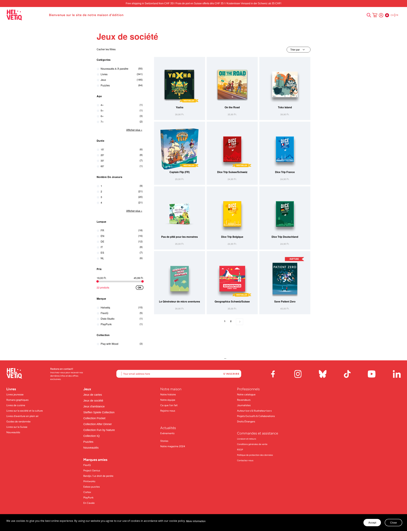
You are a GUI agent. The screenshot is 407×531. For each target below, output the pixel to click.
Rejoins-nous (167, 410)
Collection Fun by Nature (99, 430)
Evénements (167, 433)
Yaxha (179, 107)
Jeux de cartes (92, 394)
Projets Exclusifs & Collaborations (256, 416)
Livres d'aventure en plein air (22, 416)
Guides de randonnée (18, 421)
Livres (11, 389)
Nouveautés (13, 432)
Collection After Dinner (97, 424)
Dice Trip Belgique (232, 237)
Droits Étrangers (246, 421)
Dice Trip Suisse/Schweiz (232, 172)
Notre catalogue (246, 394)
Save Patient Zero (285, 301)
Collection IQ (91, 435)
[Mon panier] (374, 15)
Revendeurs (243, 399)
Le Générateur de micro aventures (179, 301)
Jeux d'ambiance (94, 406)
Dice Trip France (285, 172)
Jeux (87, 389)
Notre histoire (168, 394)
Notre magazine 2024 (172, 446)
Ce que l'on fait (169, 405)
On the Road (232, 107)
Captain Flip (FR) (179, 172)
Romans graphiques (17, 399)
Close (393, 522)
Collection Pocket (94, 418)
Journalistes (244, 405)
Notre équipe (168, 399)
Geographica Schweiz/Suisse (232, 301)
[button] (202, 102)
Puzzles (88, 441)
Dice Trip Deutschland (285, 237)
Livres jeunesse (15, 394)
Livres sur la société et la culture (24, 410)
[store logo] (26, 15)
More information (196, 521)
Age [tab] (99, 96)
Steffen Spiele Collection (98, 412)
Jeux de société (93, 400)
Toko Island (285, 107)
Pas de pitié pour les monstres (179, 237)
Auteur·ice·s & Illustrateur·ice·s (254, 410)
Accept (372, 522)
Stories (164, 440)
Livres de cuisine (15, 405)
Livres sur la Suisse (16, 426)
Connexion (381, 15)
